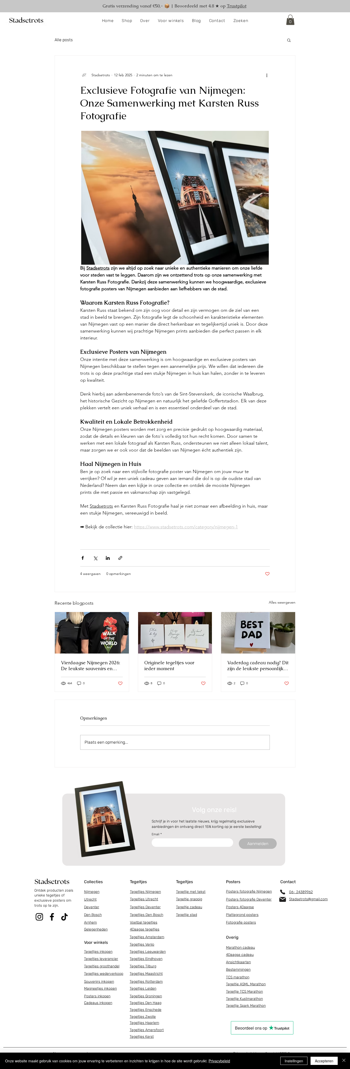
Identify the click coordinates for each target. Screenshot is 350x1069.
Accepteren (324, 1060)
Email (157, 834)
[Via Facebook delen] (82, 557)
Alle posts (64, 39)
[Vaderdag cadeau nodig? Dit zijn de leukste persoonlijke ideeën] (258, 633)
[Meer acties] (267, 75)
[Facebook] (52, 917)
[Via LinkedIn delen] (107, 557)
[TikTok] (64, 917)
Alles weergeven (282, 602)
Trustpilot (236, 6)
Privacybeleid (219, 1060)
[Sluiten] (344, 1061)
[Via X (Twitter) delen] (95, 557)
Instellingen (294, 1060)
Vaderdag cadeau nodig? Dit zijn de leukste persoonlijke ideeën (258, 665)
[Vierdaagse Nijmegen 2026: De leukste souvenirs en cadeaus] (92, 633)
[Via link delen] (120, 557)
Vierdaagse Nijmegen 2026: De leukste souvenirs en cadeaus (90, 665)
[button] (127, 21)
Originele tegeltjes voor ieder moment (169, 665)
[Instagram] (39, 917)
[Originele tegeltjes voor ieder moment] (175, 633)
